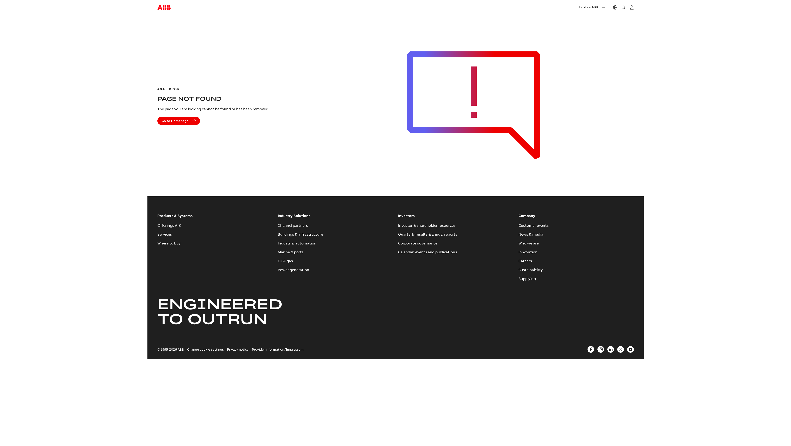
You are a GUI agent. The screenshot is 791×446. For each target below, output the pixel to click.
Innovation (527, 252)
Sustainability (530, 269)
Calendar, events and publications (427, 252)
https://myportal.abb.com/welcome (632, 7)
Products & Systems (175, 215)
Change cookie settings (205, 349)
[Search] (623, 7)
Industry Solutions (294, 215)
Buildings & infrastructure (300, 234)
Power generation (293, 269)
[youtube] (630, 349)
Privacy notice (238, 349)
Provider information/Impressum (278, 349)
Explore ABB (588, 7)
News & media (530, 234)
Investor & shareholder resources (427, 225)
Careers (525, 261)
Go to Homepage (175, 121)
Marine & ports (291, 252)
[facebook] (591, 349)
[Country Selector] (615, 7)
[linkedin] (610, 349)
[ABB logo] (164, 7)
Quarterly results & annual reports (427, 234)
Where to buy (169, 243)
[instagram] (600, 349)
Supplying (527, 278)
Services (164, 234)
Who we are (528, 243)
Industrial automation (297, 243)
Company (526, 215)
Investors (406, 215)
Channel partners (293, 225)
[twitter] (620, 349)
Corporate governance (417, 243)
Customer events (533, 225)
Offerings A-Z (169, 225)
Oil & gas (285, 261)
